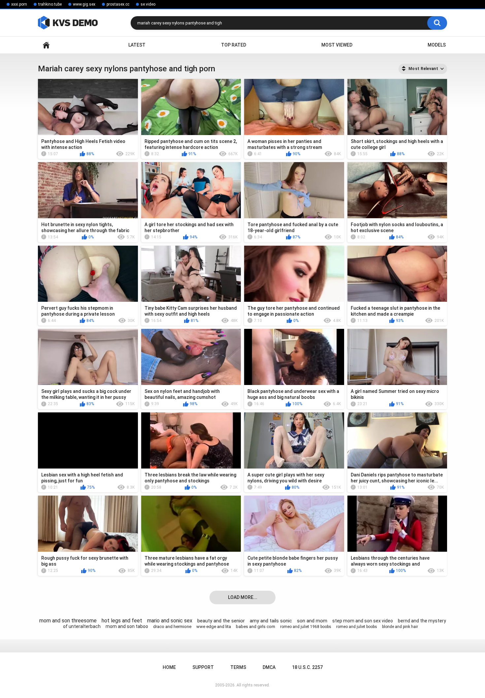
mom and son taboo (127, 626)
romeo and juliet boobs (356, 626)
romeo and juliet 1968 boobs (305, 626)
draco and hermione (172, 626)
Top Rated (233, 45)
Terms (238, 667)
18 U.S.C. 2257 (307, 667)
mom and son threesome (68, 620)
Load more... (242, 597)
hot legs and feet (122, 620)
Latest (137, 45)
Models (437, 45)
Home (46, 45)
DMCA (269, 667)
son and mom (312, 621)
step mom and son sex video (362, 620)
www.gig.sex (84, 4)
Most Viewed (336, 45)
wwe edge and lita (213, 626)
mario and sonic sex (169, 620)
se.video (148, 4)
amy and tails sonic (271, 621)
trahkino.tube (50, 4)
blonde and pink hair (400, 626)
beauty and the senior (221, 621)
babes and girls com (255, 626)
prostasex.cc (118, 4)
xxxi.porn (19, 4)
